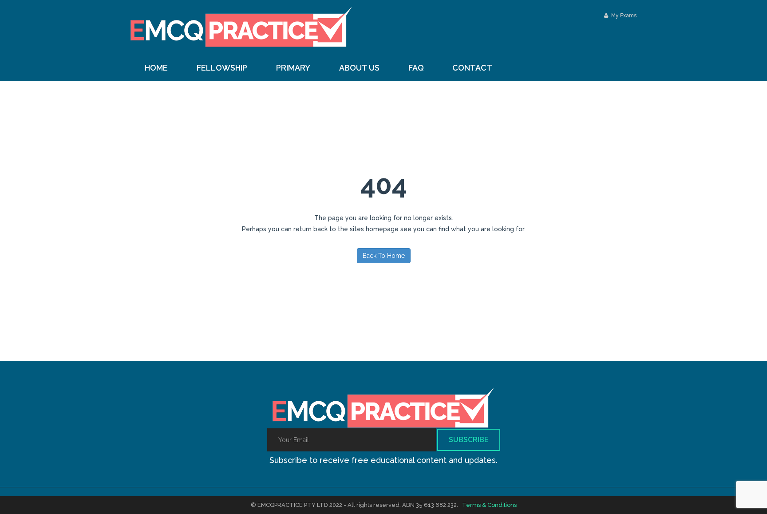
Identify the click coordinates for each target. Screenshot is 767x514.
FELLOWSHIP (222, 67)
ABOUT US (359, 67)
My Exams (623, 15)
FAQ (416, 67)
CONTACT (472, 67)
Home (156, 67)
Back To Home (384, 255)
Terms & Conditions (489, 505)
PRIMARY (293, 67)
